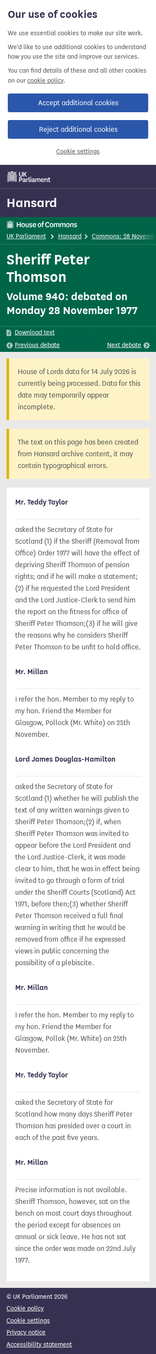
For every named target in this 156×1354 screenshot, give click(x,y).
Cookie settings (78, 151)
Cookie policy (25, 1308)
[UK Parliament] (29, 176)
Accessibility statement (39, 1344)
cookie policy (45, 80)
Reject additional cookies (78, 129)
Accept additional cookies (78, 103)
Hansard (31, 203)
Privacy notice (26, 1332)
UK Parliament (26, 236)
